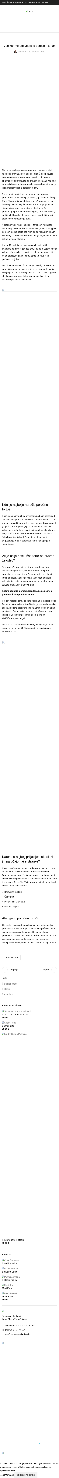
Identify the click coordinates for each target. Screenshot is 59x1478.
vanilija (4, 1434)
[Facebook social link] (27, 957)
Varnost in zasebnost (12, 1370)
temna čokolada (50, 1429)
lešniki (5, 1422)
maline (10, 1422)
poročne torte (12, 957)
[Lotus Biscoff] (29, 1293)
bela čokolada (16, 1414)
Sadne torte (7, 994)
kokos (42, 1418)
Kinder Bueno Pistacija (13, 1240)
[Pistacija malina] (29, 1277)
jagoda (5, 1418)
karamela (22, 1418)
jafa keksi (49, 1415)
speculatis (40, 1429)
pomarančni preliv (21, 1429)
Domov (23, 29)
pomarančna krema (8, 1429)
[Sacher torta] (29, 1022)
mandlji (15, 1422)
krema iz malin (51, 1418)
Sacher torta (8, 1026)
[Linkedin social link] (47, 957)
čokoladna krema (13, 1439)
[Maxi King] (29, 1285)
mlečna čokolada (12, 1425)
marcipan (21, 1422)
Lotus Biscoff (8, 1296)
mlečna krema (43, 1422)
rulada (35, 1429)
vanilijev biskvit (25, 1434)
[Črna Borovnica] (29, 1260)
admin (21, 52)
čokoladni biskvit (39, 1439)
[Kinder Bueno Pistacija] (29, 1135)
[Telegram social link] (54, 957)
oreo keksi (36, 1426)
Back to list (29, 969)
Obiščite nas (8, 1397)
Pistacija (6, 989)
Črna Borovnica (9, 1263)
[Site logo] (29, 11)
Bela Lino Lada (9, 1272)
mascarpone (29, 1422)
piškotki (51, 1426)
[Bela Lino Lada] (29, 1268)
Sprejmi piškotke (26, 1475)
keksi (27, 1418)
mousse (25, 1426)
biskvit (31, 1414)
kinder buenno (34, 1418)
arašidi (4, 1415)
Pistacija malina (10, 1280)
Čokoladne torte (10, 984)
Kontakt (5, 1402)
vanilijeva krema (12, 1434)
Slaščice (34, 29)
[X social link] (33, 957)
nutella (31, 1426)
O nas (5, 1391)
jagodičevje (14, 1418)
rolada (30, 1429)
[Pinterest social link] (40, 957)
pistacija (44, 1426)
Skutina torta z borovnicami (15, 1014)
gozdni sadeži (41, 1415)
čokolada (40, 1433)
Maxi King (7, 1288)
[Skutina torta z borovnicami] (29, 1011)
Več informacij (7, 1475)
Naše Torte (7, 1386)
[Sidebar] (3, 1458)
